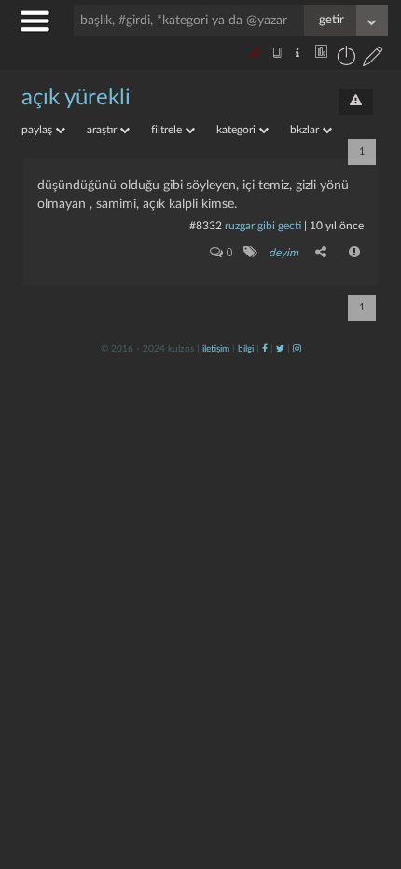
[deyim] (249, 252)
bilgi (246, 348)
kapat (283, 614)
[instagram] (297, 348)
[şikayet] (355, 252)
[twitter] (280, 348)
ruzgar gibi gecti (263, 225)
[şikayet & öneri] (356, 102)
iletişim (215, 348)
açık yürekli (76, 98)
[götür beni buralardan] (368, 774)
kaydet (347, 614)
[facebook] (265, 348)
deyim (283, 252)
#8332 (205, 225)
